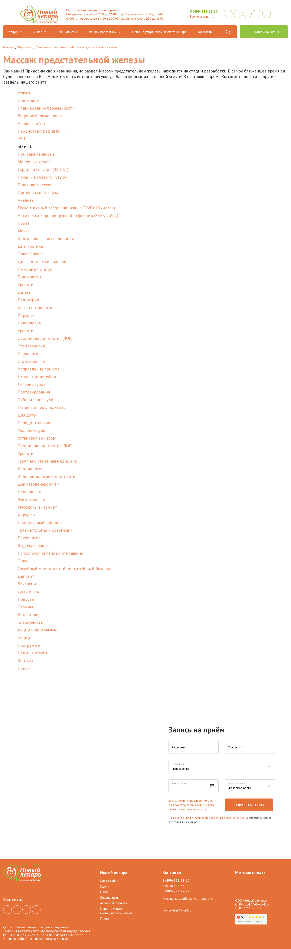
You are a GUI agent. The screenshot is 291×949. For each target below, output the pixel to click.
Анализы (26, 200)
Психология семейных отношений (51, 553)
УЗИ (21, 139)
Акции (24, 637)
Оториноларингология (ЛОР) (45, 338)
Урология (26, 284)
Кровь (24, 223)
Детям (24, 292)
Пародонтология (34, 422)
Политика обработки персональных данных (35, 938)
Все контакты (199, 16)
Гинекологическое (35, 185)
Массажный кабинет (37, 507)
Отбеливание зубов (37, 399)
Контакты (205, 32)
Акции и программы (102, 32)
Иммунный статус (35, 269)
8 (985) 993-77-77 (176, 891)
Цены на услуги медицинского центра (159, 32)
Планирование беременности (46, 108)
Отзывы (25, 607)
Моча (23, 231)
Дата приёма (179, 783)
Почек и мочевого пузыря (42, 177)
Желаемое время (237, 783)
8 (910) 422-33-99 (176, 886)
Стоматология (31, 346)
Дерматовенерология (38, 484)
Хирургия (27, 315)
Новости (26, 599)
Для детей (28, 415)
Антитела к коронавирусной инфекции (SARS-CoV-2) (68, 215)
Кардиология (30, 469)
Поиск (227, 31)
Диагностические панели (42, 261)
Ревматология (31, 499)
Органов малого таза (38, 192)
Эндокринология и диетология (47, 476)
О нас (38, 32)
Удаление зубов (33, 430)
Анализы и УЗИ (32, 123)
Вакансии (27, 584)
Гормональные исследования (46, 238)
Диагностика (30, 246)
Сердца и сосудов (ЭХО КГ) (43, 169)
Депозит (26, 576)
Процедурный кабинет (39, 522)
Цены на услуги (32, 653)
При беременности (36, 154)
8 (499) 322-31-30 (204, 11)
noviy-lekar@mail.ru (177, 910)
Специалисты (67, 32)
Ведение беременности (40, 116)
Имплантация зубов (37, 376)
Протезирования (34, 392)
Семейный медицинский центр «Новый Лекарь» (64, 568)
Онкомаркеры (31, 254)
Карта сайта (109, 880)
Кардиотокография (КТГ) (42, 131)
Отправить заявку (248, 805)
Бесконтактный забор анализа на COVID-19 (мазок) (66, 208)
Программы (29, 645)
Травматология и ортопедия (45, 530)
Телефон (235, 747)
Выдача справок (33, 545)
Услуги (13, 32)
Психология (29, 353)
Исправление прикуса (39, 369)
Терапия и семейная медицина (47, 461)
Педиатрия (28, 300)
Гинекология (30, 100)
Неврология (29, 323)
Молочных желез (34, 162)
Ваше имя (178, 747)
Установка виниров (36, 438)
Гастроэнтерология (36, 307)
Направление (179, 763)
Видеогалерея (31, 614)
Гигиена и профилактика (41, 407)
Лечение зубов (32, 384)
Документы (29, 591)
